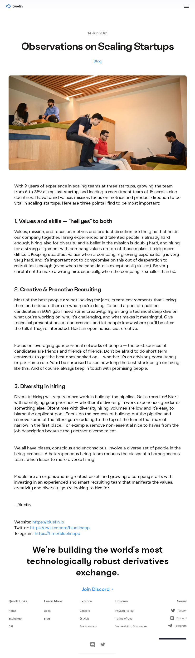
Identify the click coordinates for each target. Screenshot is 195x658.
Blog (47, 619)
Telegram (180, 626)
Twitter (182, 610)
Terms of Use (123, 619)
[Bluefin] (14, 6)
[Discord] (92, 645)
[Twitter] (103, 645)
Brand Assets (88, 626)
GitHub (84, 619)
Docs (47, 611)
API (11, 626)
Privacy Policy (124, 611)
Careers (85, 611)
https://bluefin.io (48, 522)
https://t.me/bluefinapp (57, 533)
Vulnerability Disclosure (131, 626)
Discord (181, 618)
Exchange (15, 619)
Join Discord (96, 589)
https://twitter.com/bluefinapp (60, 528)
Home (12, 611)
